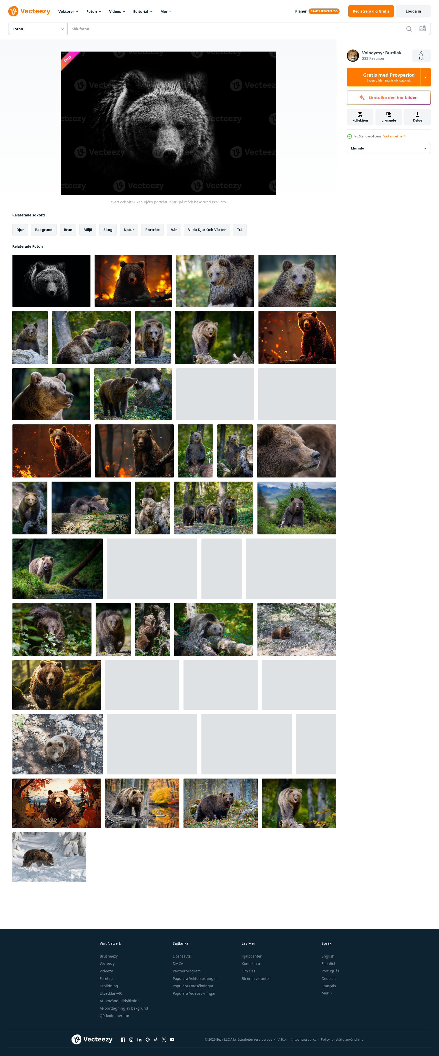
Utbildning (109, 985)
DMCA (178, 963)
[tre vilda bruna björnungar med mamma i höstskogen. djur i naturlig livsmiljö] (213, 508)
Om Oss (248, 971)
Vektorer (66, 11)
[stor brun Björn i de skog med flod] (57, 569)
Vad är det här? (394, 136)
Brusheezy (109, 956)
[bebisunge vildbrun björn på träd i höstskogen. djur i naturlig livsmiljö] (214, 337)
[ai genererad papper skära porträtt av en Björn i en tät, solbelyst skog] (56, 803)
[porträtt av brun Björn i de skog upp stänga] (296, 450)
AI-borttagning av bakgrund (124, 1008)
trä (239, 229)
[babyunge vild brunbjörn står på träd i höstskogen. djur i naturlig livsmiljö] (195, 450)
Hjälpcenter (252, 956)
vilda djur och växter (207, 229)
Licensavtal (182, 956)
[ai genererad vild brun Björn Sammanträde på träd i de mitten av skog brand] (51, 450)
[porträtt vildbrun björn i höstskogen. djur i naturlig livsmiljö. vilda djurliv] (51, 394)
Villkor (282, 1039)
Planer (301, 11)
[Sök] (409, 29)
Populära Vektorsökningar (195, 978)
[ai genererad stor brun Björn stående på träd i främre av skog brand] (133, 281)
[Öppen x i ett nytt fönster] (164, 1039)
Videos (115, 11)
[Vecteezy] (29, 11)
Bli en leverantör (256, 978)
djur (20, 229)
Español (328, 963)
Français (329, 985)
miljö (88, 229)
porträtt (152, 229)
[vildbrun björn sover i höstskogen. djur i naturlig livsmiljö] (213, 629)
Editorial (140, 11)
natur (129, 229)
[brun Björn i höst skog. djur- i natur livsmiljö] (220, 803)
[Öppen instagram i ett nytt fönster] (131, 1039)
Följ (421, 58)
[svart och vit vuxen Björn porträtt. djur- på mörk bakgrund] (51, 281)
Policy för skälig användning (342, 1039)
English (328, 956)
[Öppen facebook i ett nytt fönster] (123, 1039)
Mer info (357, 148)
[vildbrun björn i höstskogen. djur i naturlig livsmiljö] (30, 337)
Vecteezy (107, 963)
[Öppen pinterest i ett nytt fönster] (148, 1039)
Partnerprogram (187, 971)
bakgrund (44, 229)
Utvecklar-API (111, 993)
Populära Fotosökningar (193, 985)
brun (68, 229)
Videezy (106, 971)
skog (108, 229)
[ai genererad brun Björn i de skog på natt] (297, 337)
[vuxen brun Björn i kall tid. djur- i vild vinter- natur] (316, 744)
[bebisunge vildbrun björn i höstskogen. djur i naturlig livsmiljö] (215, 281)
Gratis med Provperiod (389, 77)
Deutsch (329, 978)
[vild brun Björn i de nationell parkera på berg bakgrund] (296, 508)
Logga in (413, 11)
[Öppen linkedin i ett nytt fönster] (139, 1039)
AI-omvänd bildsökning (120, 1000)
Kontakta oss (252, 963)
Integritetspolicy (304, 1039)
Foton (91, 11)
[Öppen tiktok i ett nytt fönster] (156, 1039)
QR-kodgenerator (114, 1015)
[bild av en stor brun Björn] (296, 629)
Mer (163, 11)
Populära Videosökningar (194, 993)
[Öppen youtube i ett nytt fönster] (172, 1039)
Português (330, 971)
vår (174, 229)
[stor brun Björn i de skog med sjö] (142, 685)
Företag (106, 978)
